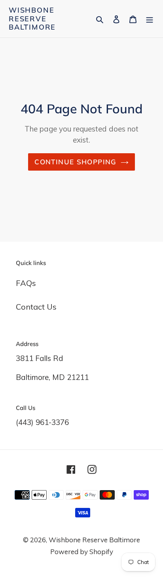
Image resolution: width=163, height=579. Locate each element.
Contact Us (36, 307)
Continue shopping (75, 162)
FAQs (26, 283)
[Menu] (149, 18)
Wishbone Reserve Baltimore (32, 19)
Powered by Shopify (81, 551)
